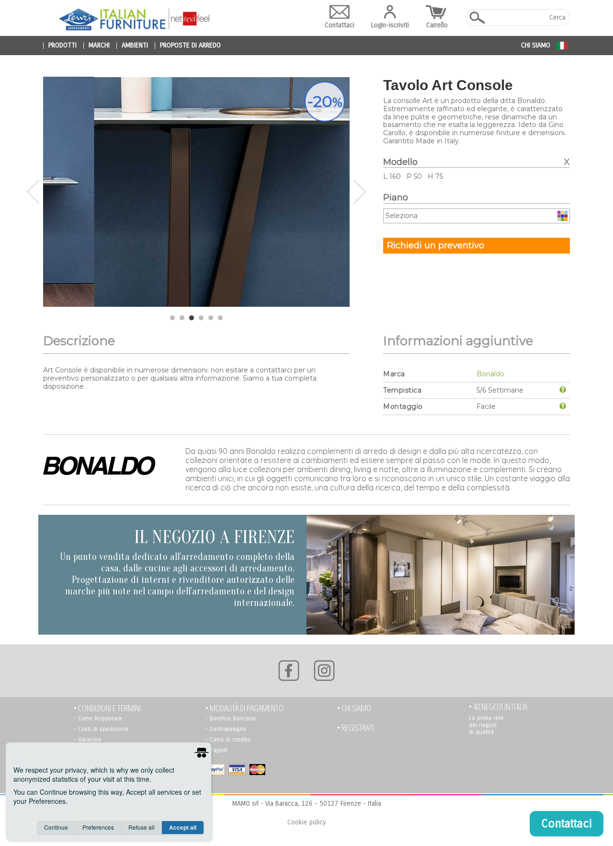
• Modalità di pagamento (244, 708)
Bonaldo (490, 374)
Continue (56, 827)
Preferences (98, 827)
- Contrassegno (225, 729)
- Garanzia (87, 739)
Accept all (182, 827)
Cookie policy (306, 822)
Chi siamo (535, 45)
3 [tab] (191, 318)
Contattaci (339, 25)
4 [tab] (201, 318)
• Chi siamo (354, 708)
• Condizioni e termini (107, 708)
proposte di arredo (190, 45)
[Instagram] (324, 670)
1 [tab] (172, 318)
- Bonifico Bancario (230, 718)
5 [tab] (211, 318)
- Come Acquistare (98, 718)
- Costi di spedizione (101, 729)
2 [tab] (182, 318)
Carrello (437, 25)
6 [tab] (220, 318)
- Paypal (216, 750)
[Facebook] (289, 670)
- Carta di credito (227, 739)
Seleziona (402, 215)
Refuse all (141, 827)
